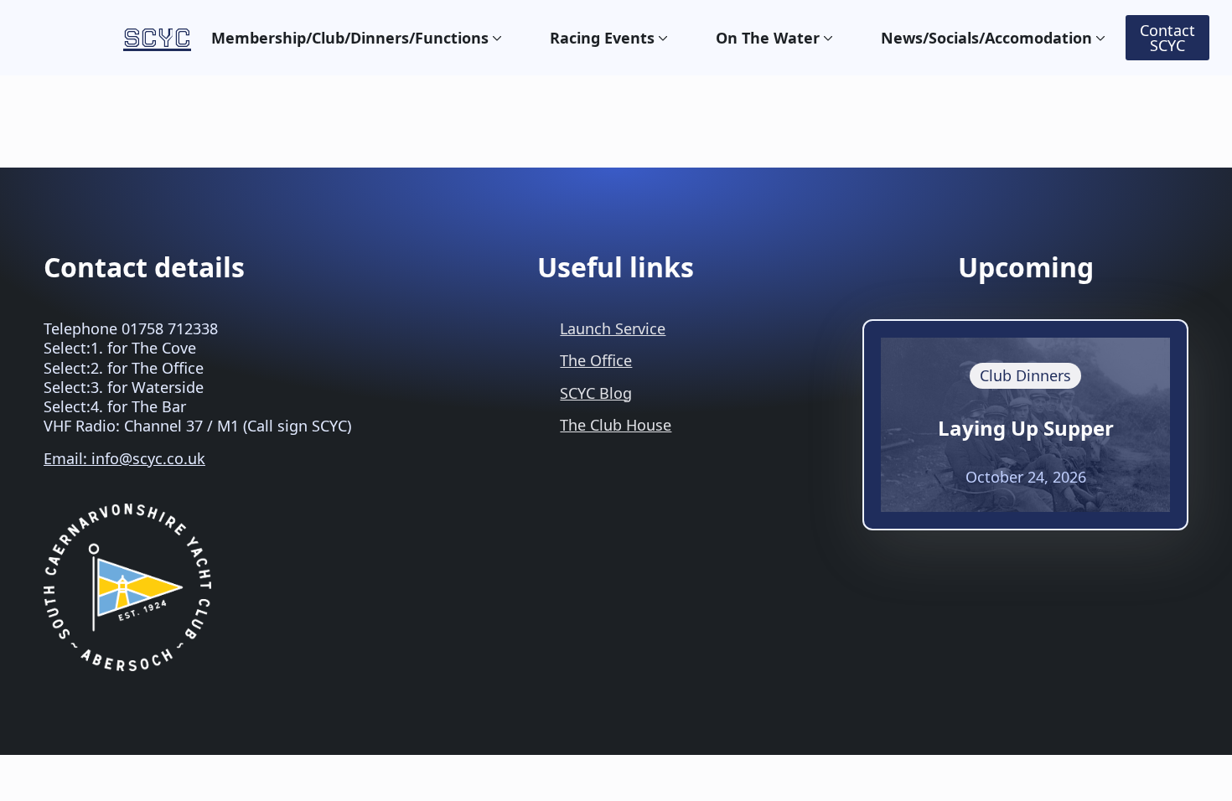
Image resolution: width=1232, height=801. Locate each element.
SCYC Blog (596, 393)
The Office (596, 360)
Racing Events (602, 37)
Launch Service (612, 328)
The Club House (615, 425)
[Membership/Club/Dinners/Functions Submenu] (495, 37)
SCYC (157, 37)
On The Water (768, 37)
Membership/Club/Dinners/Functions (350, 37)
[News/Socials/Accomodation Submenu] (1098, 37)
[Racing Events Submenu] (661, 37)
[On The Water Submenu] (826, 37)
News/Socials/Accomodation (986, 37)
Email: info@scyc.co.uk (124, 458)
